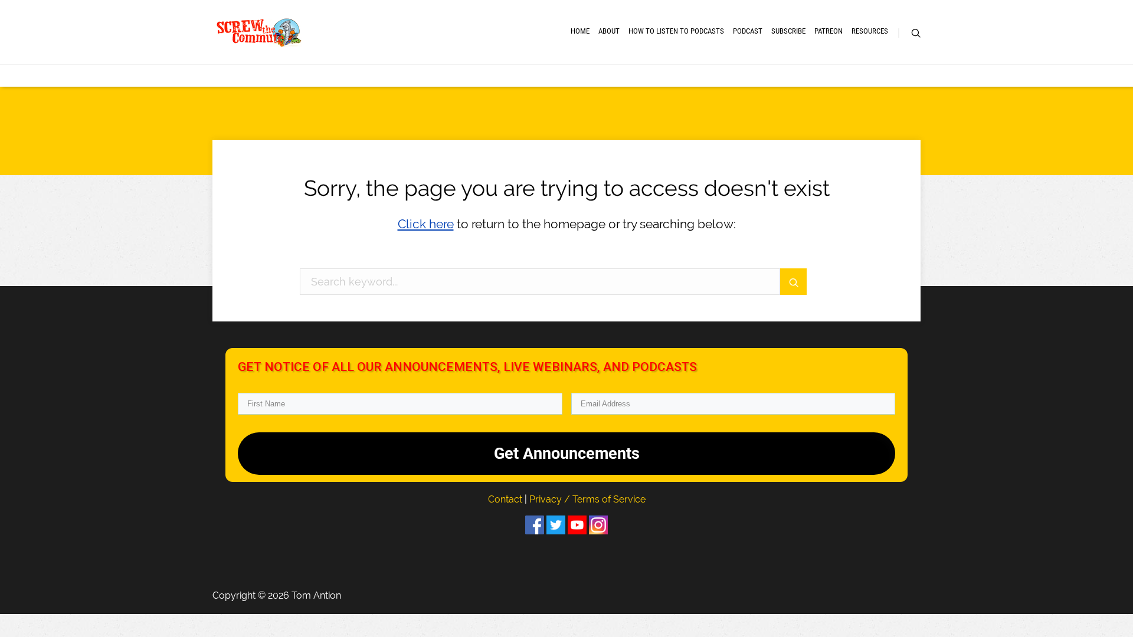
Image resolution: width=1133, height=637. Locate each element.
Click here (426, 223)
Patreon (828, 31)
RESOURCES (870, 31)
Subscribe (788, 31)
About (609, 31)
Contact (506, 499)
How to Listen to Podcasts (676, 31)
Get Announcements (567, 453)
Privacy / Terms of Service (587, 499)
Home (580, 31)
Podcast (747, 31)
